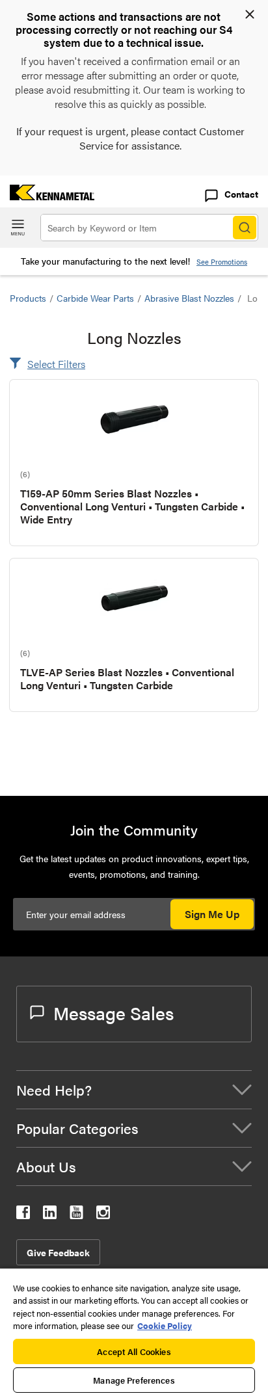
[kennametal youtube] (76, 1214)
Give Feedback (58, 1252)
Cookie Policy (164, 1325)
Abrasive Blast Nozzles (189, 297)
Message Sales (113, 1012)
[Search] (244, 227)
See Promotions (221, 262)
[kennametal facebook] (23, 1214)
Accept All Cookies (133, 1351)
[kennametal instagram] (103, 1214)
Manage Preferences (133, 1380)
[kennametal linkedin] (50, 1214)
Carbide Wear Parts (95, 297)
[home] (47, 196)
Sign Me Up (212, 913)
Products (28, 297)
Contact (241, 193)
